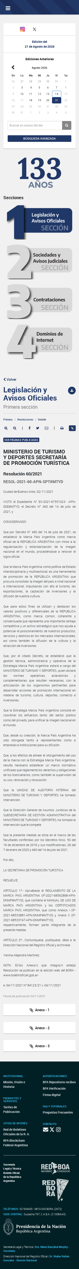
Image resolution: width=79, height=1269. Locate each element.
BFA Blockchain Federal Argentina (15, 1142)
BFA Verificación (54, 1088)
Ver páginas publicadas (21, 440)
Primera (8, 419)
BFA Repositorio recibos (59, 1082)
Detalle (42, 419)
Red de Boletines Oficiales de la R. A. (16, 1131)
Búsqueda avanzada (39, 138)
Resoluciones (25, 419)
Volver (11, 379)
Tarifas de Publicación (11, 1109)
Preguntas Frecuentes (58, 1112)
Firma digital (52, 1095)
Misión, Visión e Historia (14, 1084)
